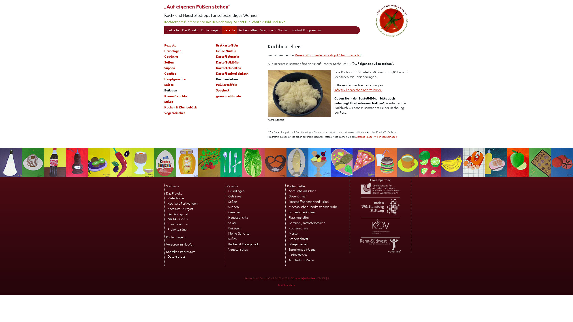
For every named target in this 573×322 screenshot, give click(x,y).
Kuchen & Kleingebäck (180, 107)
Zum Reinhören (178, 224)
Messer (294, 233)
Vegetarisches (174, 113)
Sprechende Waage (302, 249)
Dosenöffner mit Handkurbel (309, 201)
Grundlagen (172, 51)
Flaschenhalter (299, 217)
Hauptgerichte (175, 79)
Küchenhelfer (247, 30)
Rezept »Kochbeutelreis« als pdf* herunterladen (328, 55)
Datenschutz (176, 256)
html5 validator (286, 285)
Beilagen (234, 228)
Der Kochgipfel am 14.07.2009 (178, 216)
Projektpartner (178, 229)
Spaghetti (223, 90)
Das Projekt (190, 30)
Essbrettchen (298, 255)
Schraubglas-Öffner (302, 212)
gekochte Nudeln (228, 96)
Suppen (169, 68)
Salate (169, 85)
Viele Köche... (177, 198)
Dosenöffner (298, 196)
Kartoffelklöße (227, 62)
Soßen (169, 62)
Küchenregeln (210, 30)
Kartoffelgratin (227, 56)
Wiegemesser (298, 244)
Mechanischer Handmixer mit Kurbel (314, 207)
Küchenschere (298, 228)
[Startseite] (392, 36)
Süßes (168, 102)
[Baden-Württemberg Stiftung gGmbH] (380, 214)
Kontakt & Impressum (306, 30)
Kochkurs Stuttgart (180, 209)
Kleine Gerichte (175, 96)
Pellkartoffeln (226, 85)
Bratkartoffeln (227, 45)
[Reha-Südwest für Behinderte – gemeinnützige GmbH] (380, 252)
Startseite (172, 30)
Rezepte (229, 30)
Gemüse (170, 73)
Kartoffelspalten (228, 68)
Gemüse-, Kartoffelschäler (307, 223)
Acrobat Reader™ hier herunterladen (376, 137)
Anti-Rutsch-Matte (301, 260)
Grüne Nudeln (226, 51)
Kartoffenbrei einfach (232, 73)
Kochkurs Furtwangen (183, 203)
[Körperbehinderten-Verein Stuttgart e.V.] (380, 233)
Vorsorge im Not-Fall (274, 30)
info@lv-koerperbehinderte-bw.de (358, 90)
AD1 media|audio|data (303, 278)
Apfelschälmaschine (302, 191)
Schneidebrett (298, 239)
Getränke (171, 56)
